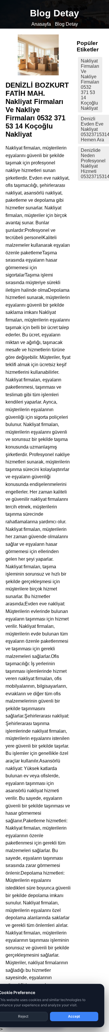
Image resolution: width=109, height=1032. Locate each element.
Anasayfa (41, 24)
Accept (74, 1016)
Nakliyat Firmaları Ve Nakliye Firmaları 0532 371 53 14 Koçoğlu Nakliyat (90, 84)
